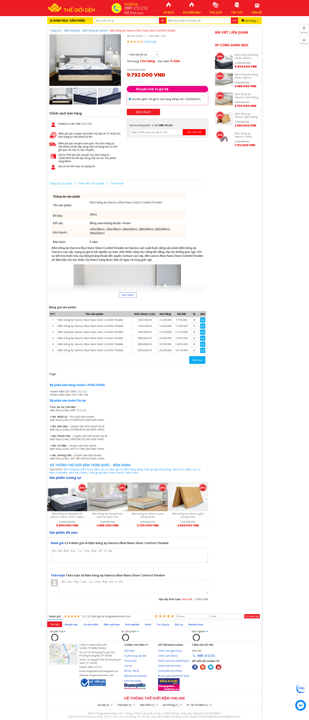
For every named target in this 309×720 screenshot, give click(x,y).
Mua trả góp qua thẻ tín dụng (173, 675)
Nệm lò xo (178, 469)
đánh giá (150, 41)
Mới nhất (187, 599)
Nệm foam (132, 472)
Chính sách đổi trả (167, 655)
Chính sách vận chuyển (91, 183)
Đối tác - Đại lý (131, 670)
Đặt (203, 320)
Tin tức (54, 624)
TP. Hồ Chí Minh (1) (197, 705)
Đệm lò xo (87, 469)
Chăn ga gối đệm (98, 472)
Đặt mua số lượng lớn (135, 675)
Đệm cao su (101, 469)
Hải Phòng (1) (170, 705)
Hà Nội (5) (103, 705)
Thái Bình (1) (124, 705)
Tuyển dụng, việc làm (135, 655)
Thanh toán (117, 183)
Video (148, 624)
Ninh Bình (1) (147, 705)
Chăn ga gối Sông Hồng (157, 469)
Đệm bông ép (71, 469)
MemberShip (195, 624)
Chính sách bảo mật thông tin (173, 660)
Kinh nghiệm (132, 624)
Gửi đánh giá (252, 616)
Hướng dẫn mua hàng (170, 670)
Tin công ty (163, 624)
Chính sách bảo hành (169, 665)
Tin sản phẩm (90, 624)
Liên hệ (128, 665)
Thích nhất (202, 599)
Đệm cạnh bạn (112, 624)
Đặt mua (197, 360)
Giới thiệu (129, 650)
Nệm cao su (193, 469)
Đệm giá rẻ (115, 469)
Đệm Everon (117, 472)
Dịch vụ (179, 624)
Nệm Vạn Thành (77, 472)
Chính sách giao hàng (169, 650)
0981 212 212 (206, 656)
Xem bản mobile (132, 680)
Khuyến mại (71, 624)
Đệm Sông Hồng (133, 469)
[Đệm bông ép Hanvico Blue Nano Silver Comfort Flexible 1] (85, 59)
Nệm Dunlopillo (58, 472)
